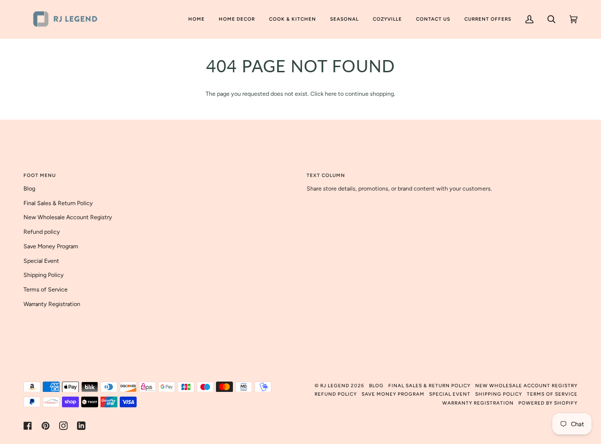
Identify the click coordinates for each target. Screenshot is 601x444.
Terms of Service (45, 289)
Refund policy (41, 231)
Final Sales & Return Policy (58, 203)
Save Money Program (50, 246)
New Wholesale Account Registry (67, 217)
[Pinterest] (45, 425)
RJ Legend (334, 386)
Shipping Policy (43, 274)
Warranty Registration (51, 303)
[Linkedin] (81, 425)
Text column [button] (326, 175)
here (331, 93)
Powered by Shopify (548, 403)
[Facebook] (27, 425)
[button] (237, 19)
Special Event (41, 260)
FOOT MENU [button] (39, 175)
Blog (29, 188)
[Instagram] (63, 425)
